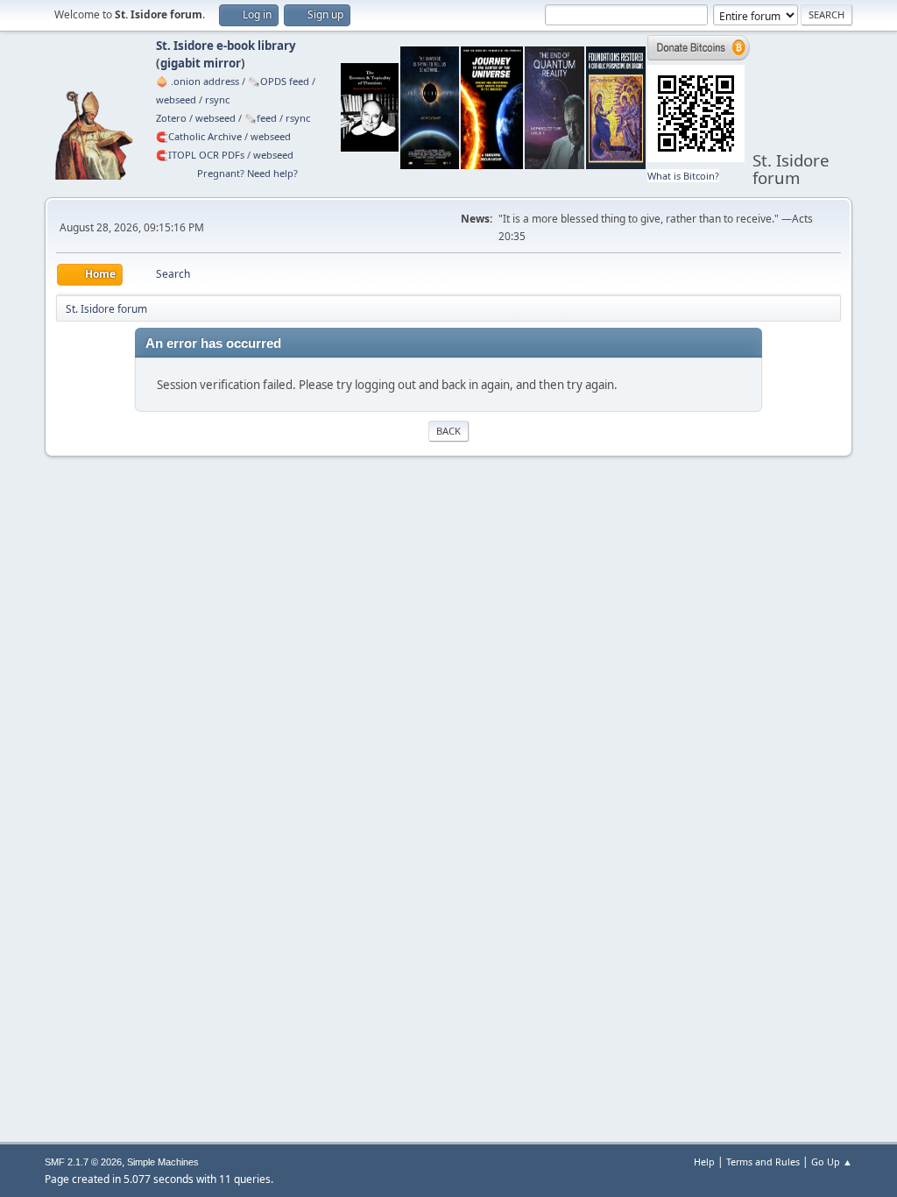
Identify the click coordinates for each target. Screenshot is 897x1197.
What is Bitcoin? (683, 175)
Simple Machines (163, 1162)
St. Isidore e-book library (226, 45)
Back (448, 430)
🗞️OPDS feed (278, 81)
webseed (176, 99)
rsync (217, 99)
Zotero (171, 117)
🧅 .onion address (197, 81)
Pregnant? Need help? (247, 173)
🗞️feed (260, 117)
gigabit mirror (200, 63)
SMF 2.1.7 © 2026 (83, 1162)
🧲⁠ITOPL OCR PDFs (200, 154)
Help (704, 1161)
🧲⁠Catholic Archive (199, 136)
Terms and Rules (763, 1161)
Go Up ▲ (831, 1161)
